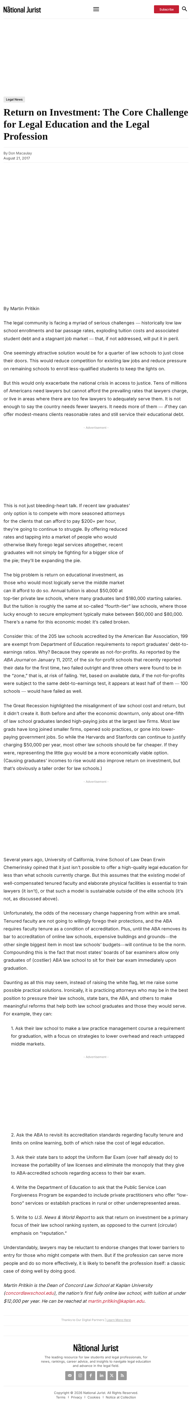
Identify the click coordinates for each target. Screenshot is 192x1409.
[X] (167, 155)
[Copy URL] (132, 155)
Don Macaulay (20, 153)
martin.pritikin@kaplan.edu (116, 1301)
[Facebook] (155, 155)
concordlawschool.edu (29, 1293)
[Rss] (122, 1375)
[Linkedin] (178, 155)
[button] (184, 9)
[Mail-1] (69, 1375)
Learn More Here (118, 1320)
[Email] (144, 155)
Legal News (14, 99)
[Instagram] (80, 1375)
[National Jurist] (29, 9)
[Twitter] (112, 1375)
